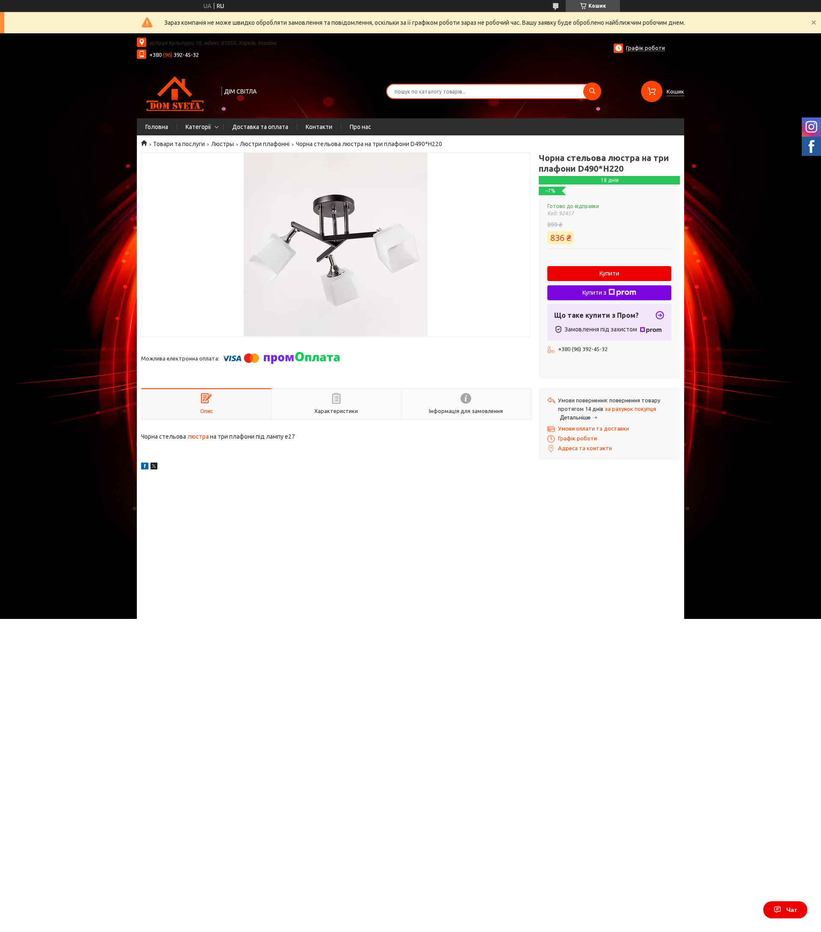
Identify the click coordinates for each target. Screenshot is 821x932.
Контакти (319, 127)
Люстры (222, 144)
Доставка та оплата (260, 127)
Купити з (594, 292)
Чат (791, 909)
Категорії (198, 127)
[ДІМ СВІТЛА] (175, 90)
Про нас (360, 127)
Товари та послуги (179, 144)
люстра (198, 436)
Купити (609, 273)
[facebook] (144, 467)
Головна (156, 127)
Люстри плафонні (264, 144)
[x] (154, 467)
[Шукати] (592, 91)
